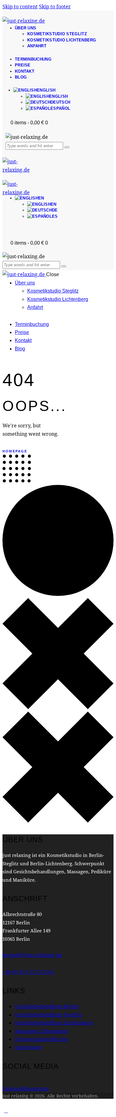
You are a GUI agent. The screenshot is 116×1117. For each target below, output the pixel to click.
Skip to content (20, 6)
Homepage (15, 451)
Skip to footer (55, 6)
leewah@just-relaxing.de (32, 955)
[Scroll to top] (5, 1110)
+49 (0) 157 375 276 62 (28, 972)
